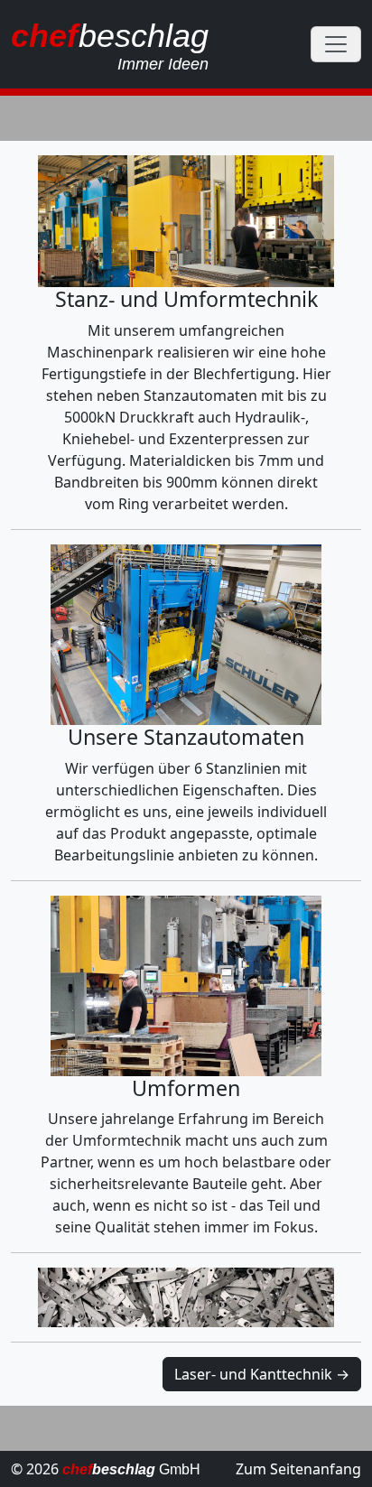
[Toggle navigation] (336, 44)
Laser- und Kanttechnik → (261, 1374)
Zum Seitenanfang (298, 1469)
